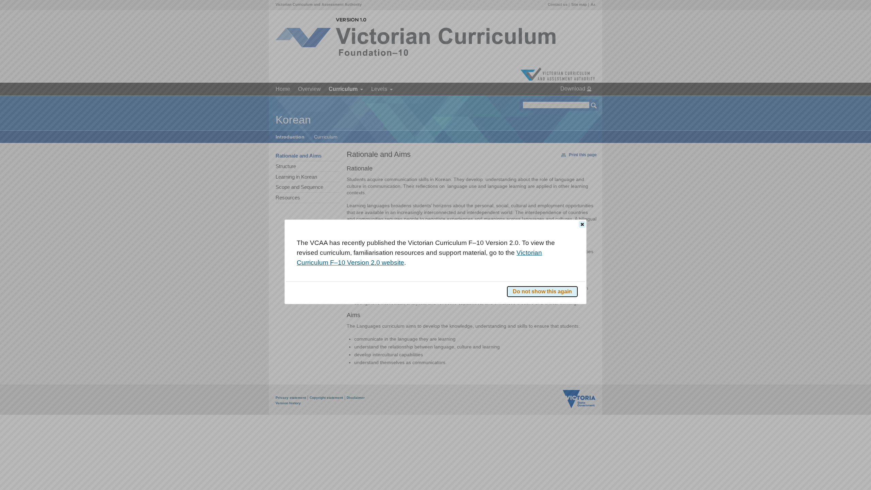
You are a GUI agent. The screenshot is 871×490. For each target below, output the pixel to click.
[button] (582, 224)
